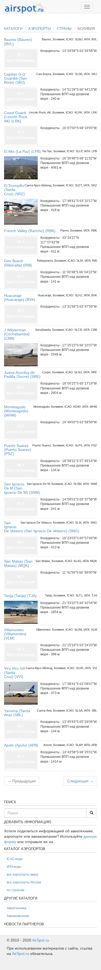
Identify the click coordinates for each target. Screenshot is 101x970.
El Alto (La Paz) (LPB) (22, 151)
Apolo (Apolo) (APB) (21, 745)
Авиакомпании (18, 916)
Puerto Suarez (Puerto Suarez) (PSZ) (17, 449)
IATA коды (14, 867)
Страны (64, 29)
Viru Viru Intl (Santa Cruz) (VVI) (14, 672)
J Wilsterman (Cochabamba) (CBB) (17, 334)
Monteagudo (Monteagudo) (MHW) (16, 411)
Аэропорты (39, 29)
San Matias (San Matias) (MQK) (18, 563)
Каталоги (13, 29)
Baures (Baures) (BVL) (18, 41)
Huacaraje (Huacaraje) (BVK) (19, 297)
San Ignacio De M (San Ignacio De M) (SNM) (22, 488)
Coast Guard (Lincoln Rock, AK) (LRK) (16, 117)
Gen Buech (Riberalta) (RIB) (18, 263)
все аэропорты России (24, 882)
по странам (15, 890)
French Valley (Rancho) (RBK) (29, 231)
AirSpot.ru (40, 940)
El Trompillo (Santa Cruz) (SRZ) (14, 189)
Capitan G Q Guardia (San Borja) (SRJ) (15, 78)
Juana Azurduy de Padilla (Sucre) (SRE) (22, 374)
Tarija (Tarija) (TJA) (20, 596)
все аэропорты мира (22, 874)
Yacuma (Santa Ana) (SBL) (17, 713)
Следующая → (80, 781)
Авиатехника (16, 908)
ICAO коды (15, 859)
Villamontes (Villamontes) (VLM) (15, 634)
